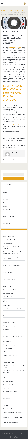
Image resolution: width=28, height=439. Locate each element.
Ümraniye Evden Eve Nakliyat (9, 326)
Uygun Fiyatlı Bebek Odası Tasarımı (10, 422)
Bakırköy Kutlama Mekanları (9, 362)
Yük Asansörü (6, 213)
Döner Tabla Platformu (8, 381)
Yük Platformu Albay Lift (8, 315)
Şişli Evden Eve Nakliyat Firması (9, 319)
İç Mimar (5, 195)
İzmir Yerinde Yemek (7, 341)
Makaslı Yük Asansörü (7, 395)
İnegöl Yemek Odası (7, 189)
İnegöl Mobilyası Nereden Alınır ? (10, 239)
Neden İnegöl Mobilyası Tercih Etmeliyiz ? (12, 355)
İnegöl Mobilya (6, 199)
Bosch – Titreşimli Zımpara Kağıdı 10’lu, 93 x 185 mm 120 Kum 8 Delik (14, 146)
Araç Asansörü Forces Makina (9, 312)
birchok (19, 31)
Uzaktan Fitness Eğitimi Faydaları (10, 276)
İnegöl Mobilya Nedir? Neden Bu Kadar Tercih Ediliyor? (12, 301)
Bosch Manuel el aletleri (15, 47)
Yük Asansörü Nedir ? (7, 272)
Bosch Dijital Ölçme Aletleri (9, 209)
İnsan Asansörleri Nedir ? (8, 293)
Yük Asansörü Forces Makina (9, 384)
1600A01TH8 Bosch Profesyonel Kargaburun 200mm (12, 413)
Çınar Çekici (5, 405)
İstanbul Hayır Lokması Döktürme (10, 358)
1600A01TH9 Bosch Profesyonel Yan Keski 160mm (12, 376)
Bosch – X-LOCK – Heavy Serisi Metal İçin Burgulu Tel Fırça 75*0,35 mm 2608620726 (14, 139)
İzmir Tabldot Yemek (7, 220)
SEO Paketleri (6, 192)
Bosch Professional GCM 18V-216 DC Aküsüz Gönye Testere (12, 247)
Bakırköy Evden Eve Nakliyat (9, 216)
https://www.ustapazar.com (12, 130)
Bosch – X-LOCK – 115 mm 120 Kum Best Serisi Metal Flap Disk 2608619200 (13, 92)
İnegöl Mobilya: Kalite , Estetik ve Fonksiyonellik (13, 283)
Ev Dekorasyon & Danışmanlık (9, 322)
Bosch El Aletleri (16, 10)
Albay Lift (5, 202)
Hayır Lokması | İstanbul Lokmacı (10, 391)
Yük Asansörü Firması (7, 269)
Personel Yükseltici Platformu (9, 348)
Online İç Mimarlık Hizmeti (9, 279)
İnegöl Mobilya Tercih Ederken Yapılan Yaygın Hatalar (12, 337)
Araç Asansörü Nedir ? (7, 243)
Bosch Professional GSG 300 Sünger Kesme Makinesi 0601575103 (12, 257)
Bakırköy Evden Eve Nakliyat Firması (10, 289)
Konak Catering (6, 305)
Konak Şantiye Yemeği (7, 262)
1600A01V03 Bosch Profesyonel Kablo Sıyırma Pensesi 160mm (13, 418)
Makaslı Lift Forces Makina (8, 296)
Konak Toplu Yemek (7, 286)
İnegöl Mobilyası (6, 223)
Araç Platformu (6, 329)
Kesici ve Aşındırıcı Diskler (14, 124)
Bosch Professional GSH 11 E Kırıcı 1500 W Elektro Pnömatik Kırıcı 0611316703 (12, 252)
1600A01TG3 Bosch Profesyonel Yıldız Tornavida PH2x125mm (13, 366)
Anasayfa (4, 10)
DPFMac (5, 206)
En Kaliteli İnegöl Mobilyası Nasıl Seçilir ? (11, 265)
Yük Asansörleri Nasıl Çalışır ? (9, 333)
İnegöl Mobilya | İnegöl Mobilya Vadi (10, 402)
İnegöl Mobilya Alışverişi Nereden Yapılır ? (12, 308)
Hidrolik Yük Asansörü (8, 351)
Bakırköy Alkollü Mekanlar (8, 408)
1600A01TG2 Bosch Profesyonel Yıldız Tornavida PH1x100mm (13, 371)
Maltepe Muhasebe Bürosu (8, 236)
